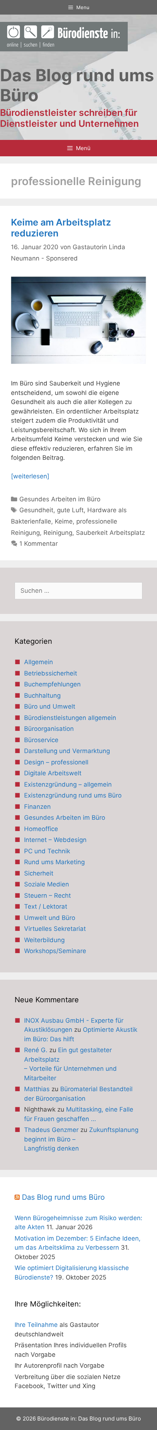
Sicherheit (38, 873)
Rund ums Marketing (54, 862)
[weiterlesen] (30, 476)
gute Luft (70, 510)
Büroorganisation (49, 728)
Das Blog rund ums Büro (63, 1197)
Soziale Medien (46, 884)
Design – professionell (56, 762)
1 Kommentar (38, 543)
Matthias (37, 1089)
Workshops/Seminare (55, 951)
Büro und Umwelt (49, 706)
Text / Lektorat (45, 906)
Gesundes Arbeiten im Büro (59, 499)
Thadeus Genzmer (51, 1129)
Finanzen (37, 806)
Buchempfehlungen (52, 684)
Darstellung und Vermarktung (67, 751)
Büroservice (41, 740)
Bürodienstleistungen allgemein (70, 717)
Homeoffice (41, 828)
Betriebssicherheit (50, 673)
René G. (35, 1050)
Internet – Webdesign (55, 839)
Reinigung (57, 532)
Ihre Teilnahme (36, 1324)
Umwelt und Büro (49, 917)
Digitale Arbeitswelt (52, 773)
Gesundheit (36, 510)
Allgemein (38, 662)
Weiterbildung (44, 940)
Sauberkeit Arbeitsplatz (110, 532)
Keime (64, 521)
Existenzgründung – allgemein (68, 784)
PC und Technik (47, 851)
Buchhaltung (42, 695)
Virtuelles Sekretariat (55, 928)
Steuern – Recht (47, 895)
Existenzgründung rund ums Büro (73, 795)
